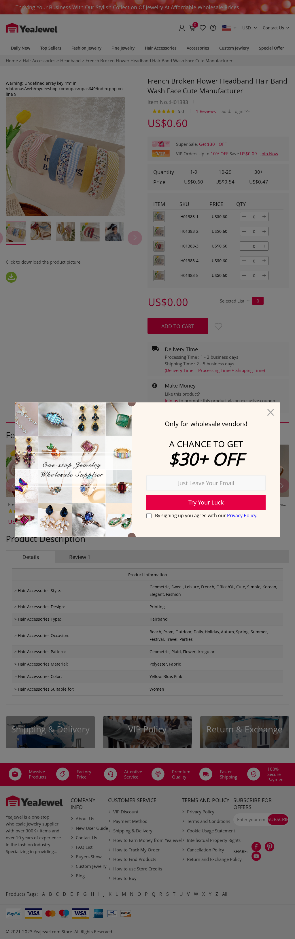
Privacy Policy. (242, 515)
